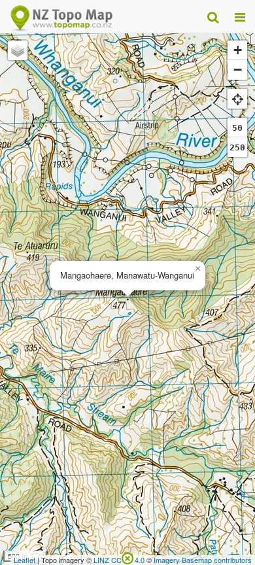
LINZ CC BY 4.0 (119, 560)
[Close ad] (127, 557)
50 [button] (237, 128)
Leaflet (24, 560)
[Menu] (240, 16)
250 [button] (237, 147)
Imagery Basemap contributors (203, 560)
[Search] (212, 16)
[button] (197, 269)
